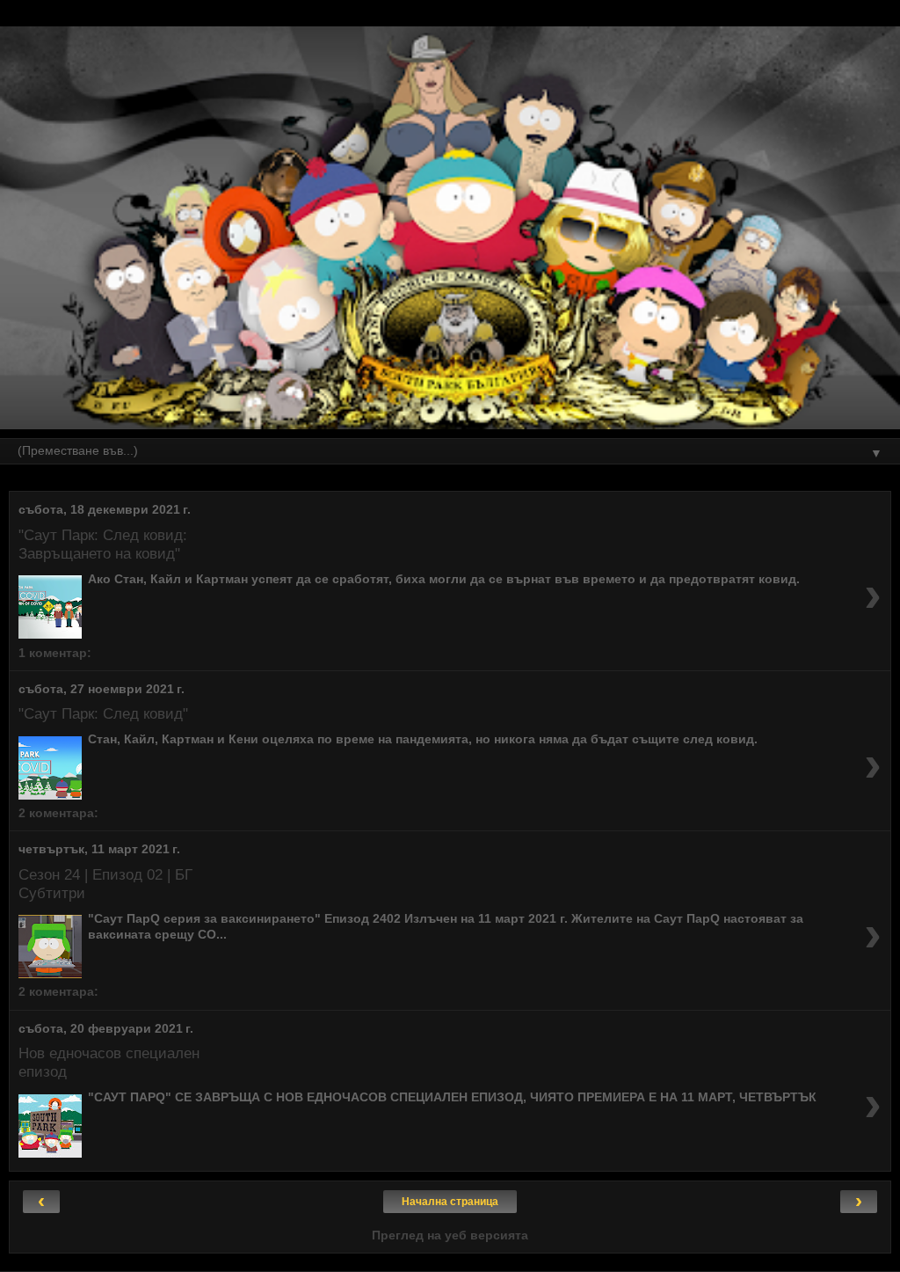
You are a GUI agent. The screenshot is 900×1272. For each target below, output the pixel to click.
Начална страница (450, 1201)
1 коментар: (54, 653)
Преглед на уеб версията (450, 1235)
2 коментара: (58, 813)
